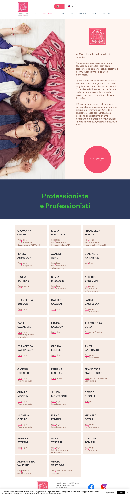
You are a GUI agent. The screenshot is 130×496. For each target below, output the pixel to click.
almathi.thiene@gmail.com (65, 485)
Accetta (121, 493)
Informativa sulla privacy (53, 493)
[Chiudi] (127, 492)
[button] (20, 241)
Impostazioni (110, 493)
